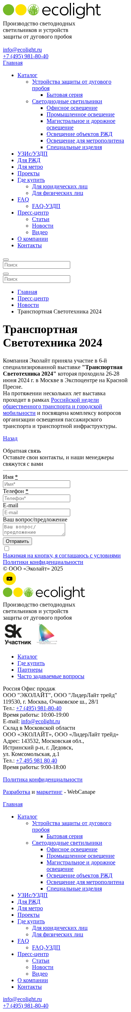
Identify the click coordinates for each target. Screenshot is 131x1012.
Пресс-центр (33, 212)
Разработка (16, 792)
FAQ (23, 199)
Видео (40, 232)
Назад (10, 438)
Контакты (29, 245)
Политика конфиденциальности (43, 779)
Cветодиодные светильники (67, 101)
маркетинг (49, 792)
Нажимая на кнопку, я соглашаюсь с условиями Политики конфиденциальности (62, 558)
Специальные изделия (74, 147)
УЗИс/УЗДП (32, 154)
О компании (32, 239)
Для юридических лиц (60, 186)
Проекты (28, 173)
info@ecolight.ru (22, 50)
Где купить (31, 180)
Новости (42, 226)
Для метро (30, 167)
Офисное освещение (72, 108)
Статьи (40, 219)
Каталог (27, 75)
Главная (13, 63)
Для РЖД (28, 160)
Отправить (17, 541)
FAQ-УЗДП (46, 206)
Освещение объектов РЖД (79, 134)
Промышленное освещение (81, 114)
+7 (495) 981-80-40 (25, 56)
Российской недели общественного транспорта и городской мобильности (52, 406)
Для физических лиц (57, 193)
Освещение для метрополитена (85, 140)
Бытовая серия (65, 95)
